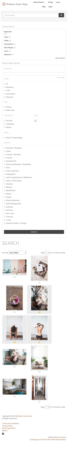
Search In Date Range (14, 138)
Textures (9, 217)
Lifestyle (9, 184)
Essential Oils (11, 161)
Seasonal (9, 207)
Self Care (9, 210)
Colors (8, 151)
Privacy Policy (7, 426)
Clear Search (60, 58)
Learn (58, 2)
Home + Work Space (13, 181)
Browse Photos (38, 2)
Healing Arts (10, 174)
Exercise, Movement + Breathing (18, 164)
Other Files (10, 110)
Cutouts (9, 158)
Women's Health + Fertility (16, 223)
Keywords (9, 87)
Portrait (9, 121)
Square (8, 127)
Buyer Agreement (8, 428)
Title (8, 90)
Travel (8, 220)
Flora (8, 167)
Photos (9, 107)
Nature (9, 194)
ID (7, 84)
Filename (9, 97)
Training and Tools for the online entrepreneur (48, 439)
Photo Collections (13, 200)
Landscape (10, 124)
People (8, 197)
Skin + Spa (10, 213)
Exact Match (60, 77)
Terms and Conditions (10, 423)
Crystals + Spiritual (13, 154)
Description (10, 94)
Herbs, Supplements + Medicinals (19, 177)
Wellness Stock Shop (24, 416)
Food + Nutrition (12, 171)
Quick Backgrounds (13, 204)
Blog (43, 7)
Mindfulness (10, 190)
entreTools (61, 437)
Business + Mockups (14, 148)
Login (50, 7)
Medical (9, 187)
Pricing (50, 2)
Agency (5, 430)
